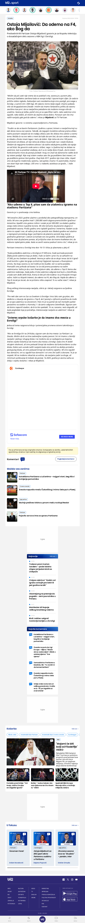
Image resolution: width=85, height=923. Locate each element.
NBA (58, 739)
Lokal (20, 904)
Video (33, 888)
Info (9, 888)
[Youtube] (76, 880)
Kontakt (44, 907)
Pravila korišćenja (48, 894)
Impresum (45, 891)
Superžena (22, 891)
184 (15, 487)
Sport (10, 891)
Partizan (22, 473)
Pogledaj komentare (65, 459)
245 (30, 662)
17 (15, 513)
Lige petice (23, 499)
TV (32, 891)
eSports (21, 894)
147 (31, 684)
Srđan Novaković (16, 863)
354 (15, 474)
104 (22, 459)
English (33, 894)
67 (15, 500)
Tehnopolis (22, 897)
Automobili (22, 901)
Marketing (45, 888)
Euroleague (72, 735)
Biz (9, 894)
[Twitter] (68, 880)
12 (73, 834)
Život (9, 897)
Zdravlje (11, 901)
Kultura (21, 888)
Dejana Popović (40, 863)
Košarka (10, 18)
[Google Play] (70, 893)
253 (31, 647)
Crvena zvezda (24, 486)
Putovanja (11, 904)
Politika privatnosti (49, 897)
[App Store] (70, 899)
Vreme (33, 897)
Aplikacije (45, 901)
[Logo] (11, 3)
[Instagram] (72, 880)
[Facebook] (64, 880)
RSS (43, 904)
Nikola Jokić (12, 735)
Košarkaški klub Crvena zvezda (53, 735)
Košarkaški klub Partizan (29, 735)
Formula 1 (13, 848)
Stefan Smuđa (64, 863)
